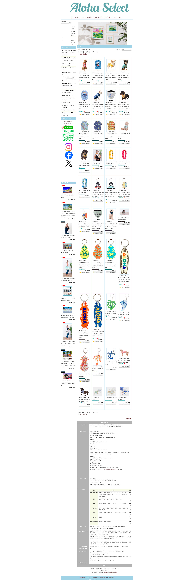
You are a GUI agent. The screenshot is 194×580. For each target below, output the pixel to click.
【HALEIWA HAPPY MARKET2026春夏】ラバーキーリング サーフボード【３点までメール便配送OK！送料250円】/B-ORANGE (84, 334)
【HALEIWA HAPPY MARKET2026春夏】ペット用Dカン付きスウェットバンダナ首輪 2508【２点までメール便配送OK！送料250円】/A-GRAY (111, 106)
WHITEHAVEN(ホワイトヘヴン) (69, 57)
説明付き (80, 49)
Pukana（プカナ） (66, 55)
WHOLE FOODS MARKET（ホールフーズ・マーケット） (69, 91)
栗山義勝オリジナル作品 (67, 60)
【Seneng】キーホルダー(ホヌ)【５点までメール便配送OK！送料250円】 (111, 363)
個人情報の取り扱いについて (110, 469)
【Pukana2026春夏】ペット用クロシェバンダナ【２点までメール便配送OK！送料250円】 (124, 218)
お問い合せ (108, 17)
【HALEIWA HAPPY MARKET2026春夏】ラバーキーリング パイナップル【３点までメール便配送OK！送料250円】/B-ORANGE (98, 264)
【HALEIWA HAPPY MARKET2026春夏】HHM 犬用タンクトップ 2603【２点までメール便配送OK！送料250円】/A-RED (84, 76)
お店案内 (108, 577)
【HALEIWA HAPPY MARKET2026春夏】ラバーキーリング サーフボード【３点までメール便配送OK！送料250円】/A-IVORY (124, 279)
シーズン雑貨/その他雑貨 (73, 33)
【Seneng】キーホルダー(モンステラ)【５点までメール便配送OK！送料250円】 (111, 313)
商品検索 (64, 21)
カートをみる (75, 17)
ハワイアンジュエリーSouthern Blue (69, 68)
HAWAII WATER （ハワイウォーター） (69, 73)
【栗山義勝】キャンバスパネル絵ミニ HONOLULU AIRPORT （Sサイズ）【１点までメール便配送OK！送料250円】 (68, 316)
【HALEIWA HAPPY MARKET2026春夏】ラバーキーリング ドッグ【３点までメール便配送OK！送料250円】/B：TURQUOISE (111, 194)
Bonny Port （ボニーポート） (68, 110)
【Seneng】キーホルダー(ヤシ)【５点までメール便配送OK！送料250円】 (98, 368)
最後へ (85, 54)
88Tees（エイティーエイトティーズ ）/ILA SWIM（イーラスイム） (69, 78)
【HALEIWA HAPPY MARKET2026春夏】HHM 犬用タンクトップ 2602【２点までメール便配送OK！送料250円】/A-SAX (84, 106)
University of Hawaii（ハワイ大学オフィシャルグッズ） (68, 84)
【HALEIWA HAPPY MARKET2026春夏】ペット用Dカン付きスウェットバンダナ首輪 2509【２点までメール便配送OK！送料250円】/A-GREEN (98, 225)
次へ (81, 54)
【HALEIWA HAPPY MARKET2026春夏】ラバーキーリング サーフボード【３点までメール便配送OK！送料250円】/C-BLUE (98, 333)
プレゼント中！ (68, 125)
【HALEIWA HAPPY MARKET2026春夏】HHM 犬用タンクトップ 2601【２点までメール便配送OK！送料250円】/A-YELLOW (111, 76)
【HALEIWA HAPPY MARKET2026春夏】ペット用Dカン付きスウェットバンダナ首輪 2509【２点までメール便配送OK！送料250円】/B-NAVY (111, 225)
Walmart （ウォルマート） (68, 95)
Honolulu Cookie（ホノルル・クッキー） (68, 98)
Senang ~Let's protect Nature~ (68, 112)
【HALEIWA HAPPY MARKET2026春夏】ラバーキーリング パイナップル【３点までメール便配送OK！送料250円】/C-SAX (111, 264)
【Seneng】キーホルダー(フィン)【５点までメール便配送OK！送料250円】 (124, 314)
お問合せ (112, 577)
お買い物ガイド (99, 17)
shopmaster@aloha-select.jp (110, 572)
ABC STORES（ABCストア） (68, 88)
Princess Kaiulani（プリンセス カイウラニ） (68, 106)
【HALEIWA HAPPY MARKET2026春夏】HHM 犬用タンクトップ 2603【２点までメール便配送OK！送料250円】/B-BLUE (98, 76)
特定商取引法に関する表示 (99, 577)
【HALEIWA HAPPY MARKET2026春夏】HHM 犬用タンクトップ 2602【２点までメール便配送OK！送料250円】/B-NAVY (98, 106)
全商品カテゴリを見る (73, 42)
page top (128, 418)
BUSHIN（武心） (65, 115)
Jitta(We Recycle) (66, 102)
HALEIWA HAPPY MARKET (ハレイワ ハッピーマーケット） (69, 51)
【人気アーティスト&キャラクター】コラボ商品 (68, 64)
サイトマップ (117, 17)
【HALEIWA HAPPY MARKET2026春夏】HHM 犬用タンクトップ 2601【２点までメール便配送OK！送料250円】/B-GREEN (124, 76)
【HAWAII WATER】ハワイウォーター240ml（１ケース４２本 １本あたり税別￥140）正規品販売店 (68, 299)
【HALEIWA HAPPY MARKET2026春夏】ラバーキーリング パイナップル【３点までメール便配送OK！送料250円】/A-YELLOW (84, 264)
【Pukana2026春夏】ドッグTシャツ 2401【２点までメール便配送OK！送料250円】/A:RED (124, 360)
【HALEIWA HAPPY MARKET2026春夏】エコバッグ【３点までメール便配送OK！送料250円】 (68, 343)
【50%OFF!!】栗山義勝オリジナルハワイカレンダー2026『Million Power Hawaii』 (68, 196)
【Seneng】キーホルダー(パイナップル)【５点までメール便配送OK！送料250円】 (85, 375)
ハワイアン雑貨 (73, 27)
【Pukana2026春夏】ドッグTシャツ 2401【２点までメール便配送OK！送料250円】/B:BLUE (84, 399)
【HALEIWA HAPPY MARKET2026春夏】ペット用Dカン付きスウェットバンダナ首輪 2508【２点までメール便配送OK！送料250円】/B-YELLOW (124, 106)
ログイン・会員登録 (86, 17)
